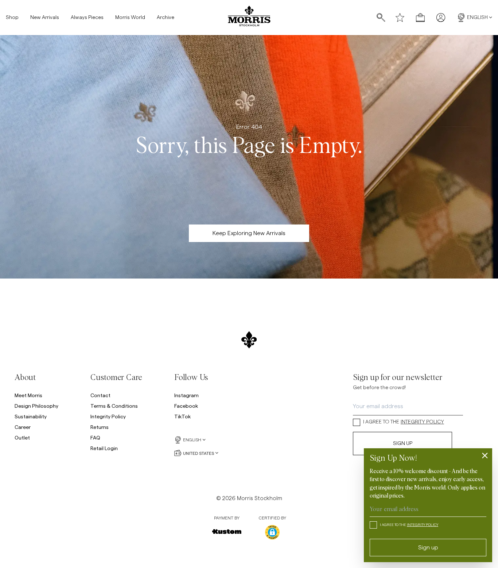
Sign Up (402, 443)
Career (23, 427)
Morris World (130, 17)
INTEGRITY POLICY (422, 422)
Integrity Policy (108, 416)
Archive (165, 17)
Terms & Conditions (114, 406)
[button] (272, 532)
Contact (100, 395)
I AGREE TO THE (403, 422)
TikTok (182, 416)
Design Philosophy (36, 406)
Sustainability (31, 416)
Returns (99, 427)
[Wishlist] (400, 17)
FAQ (95, 437)
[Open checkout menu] (420, 17)
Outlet (22, 437)
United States (198, 453)
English (477, 17)
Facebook (186, 406)
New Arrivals (44, 17)
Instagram (186, 395)
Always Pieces (87, 17)
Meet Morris (28, 395)
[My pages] (441, 17)
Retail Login (104, 448)
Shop (12, 17)
